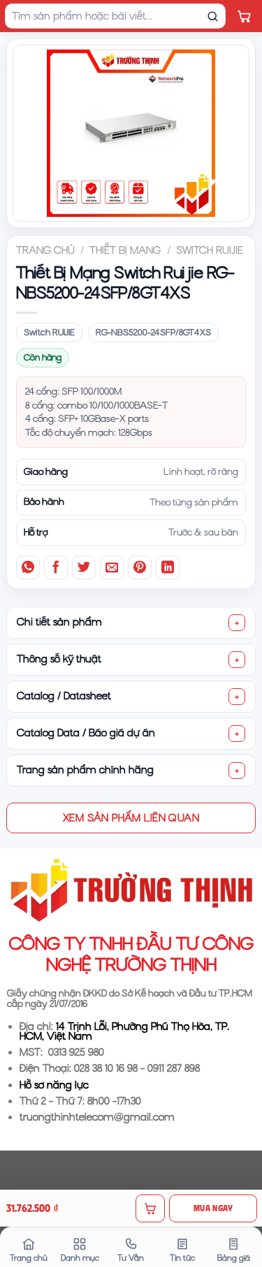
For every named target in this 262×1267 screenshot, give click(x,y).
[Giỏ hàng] (244, 16)
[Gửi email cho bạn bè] (112, 567)
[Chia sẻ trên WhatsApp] (28, 567)
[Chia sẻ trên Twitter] (84, 567)
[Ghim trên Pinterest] (140, 567)
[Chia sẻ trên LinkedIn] (168, 567)
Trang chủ (45, 250)
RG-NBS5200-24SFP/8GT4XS (153, 332)
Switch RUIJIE (209, 250)
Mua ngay (213, 1208)
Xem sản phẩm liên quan (131, 817)
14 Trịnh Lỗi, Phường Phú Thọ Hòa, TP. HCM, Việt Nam (124, 1031)
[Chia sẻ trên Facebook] (56, 567)
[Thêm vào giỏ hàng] (150, 1208)
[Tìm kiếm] (212, 16)
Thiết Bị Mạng (125, 250)
